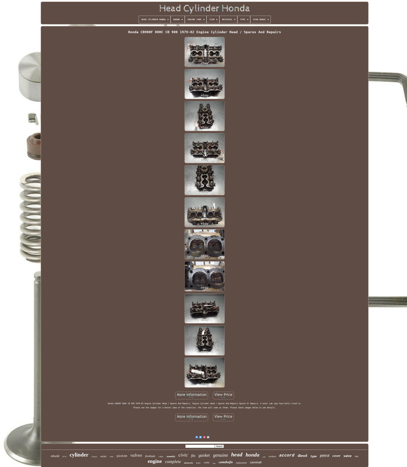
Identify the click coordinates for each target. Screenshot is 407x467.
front (94, 457)
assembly (171, 456)
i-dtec (161, 456)
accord (286, 455)
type (313, 456)
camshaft (256, 462)
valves (136, 455)
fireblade (150, 456)
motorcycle (188, 463)
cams (207, 462)
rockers (272, 456)
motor (198, 463)
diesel (302, 455)
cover (336, 456)
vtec (357, 456)
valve (348, 456)
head (236, 454)
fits (193, 456)
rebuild (55, 456)
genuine (220, 455)
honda (252, 455)
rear (112, 456)
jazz (214, 463)
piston (122, 456)
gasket (204, 455)
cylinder (79, 455)
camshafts (226, 462)
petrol (324, 455)
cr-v (64, 456)
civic (183, 455)
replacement (241, 463)
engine (155, 461)
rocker (103, 456)
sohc (264, 457)
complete (173, 461)
